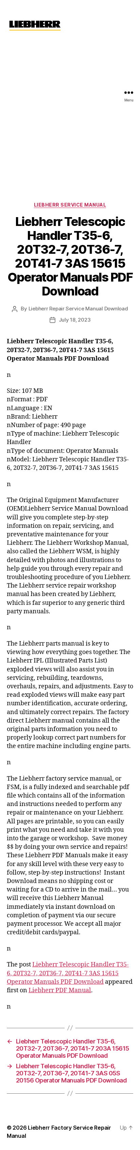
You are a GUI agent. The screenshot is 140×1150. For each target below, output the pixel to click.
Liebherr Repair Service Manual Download (78, 308)
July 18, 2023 (75, 320)
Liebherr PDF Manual (60, 990)
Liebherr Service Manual (70, 205)
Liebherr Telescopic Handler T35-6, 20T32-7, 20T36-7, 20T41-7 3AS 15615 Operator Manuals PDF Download (68, 973)
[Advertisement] (70, 115)
